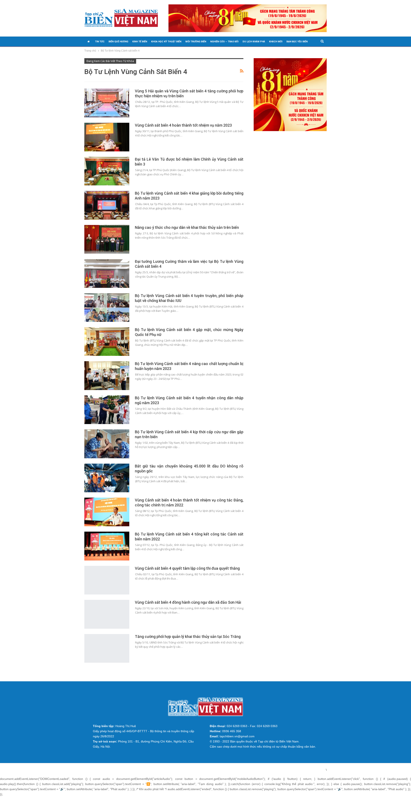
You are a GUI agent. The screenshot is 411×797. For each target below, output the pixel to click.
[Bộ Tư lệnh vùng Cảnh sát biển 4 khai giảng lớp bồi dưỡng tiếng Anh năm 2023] (106, 205)
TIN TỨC (99, 41)
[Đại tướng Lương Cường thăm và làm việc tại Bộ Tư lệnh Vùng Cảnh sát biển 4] (106, 273)
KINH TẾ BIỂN (139, 41)
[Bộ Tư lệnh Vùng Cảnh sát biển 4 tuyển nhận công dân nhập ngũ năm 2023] (106, 409)
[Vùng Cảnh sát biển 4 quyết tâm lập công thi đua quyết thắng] (106, 580)
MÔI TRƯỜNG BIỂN (195, 41)
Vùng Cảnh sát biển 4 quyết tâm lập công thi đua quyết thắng (187, 568)
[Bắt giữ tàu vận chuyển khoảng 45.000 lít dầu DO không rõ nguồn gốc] (106, 478)
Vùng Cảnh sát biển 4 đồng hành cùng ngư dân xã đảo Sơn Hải (188, 602)
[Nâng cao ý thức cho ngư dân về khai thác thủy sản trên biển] (106, 239)
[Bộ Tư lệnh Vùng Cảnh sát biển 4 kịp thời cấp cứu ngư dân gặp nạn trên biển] (106, 443)
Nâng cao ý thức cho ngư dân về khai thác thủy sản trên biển (187, 227)
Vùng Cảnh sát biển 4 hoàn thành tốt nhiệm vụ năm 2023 (183, 125)
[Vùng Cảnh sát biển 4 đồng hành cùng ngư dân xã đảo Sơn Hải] (106, 614)
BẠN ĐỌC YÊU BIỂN (297, 41)
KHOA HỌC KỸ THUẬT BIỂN (166, 41)
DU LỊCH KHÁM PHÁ (254, 41)
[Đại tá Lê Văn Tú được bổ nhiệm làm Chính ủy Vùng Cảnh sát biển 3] (106, 171)
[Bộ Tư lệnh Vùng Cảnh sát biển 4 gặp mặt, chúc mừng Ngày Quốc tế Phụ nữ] (106, 341)
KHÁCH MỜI (275, 41)
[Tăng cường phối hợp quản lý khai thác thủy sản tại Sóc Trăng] (106, 648)
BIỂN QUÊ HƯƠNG (118, 41)
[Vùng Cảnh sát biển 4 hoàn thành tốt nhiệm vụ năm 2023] (106, 137)
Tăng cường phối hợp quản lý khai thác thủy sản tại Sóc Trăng (188, 636)
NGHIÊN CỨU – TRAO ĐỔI (224, 41)
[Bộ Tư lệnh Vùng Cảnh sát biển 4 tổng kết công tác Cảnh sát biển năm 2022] (106, 546)
